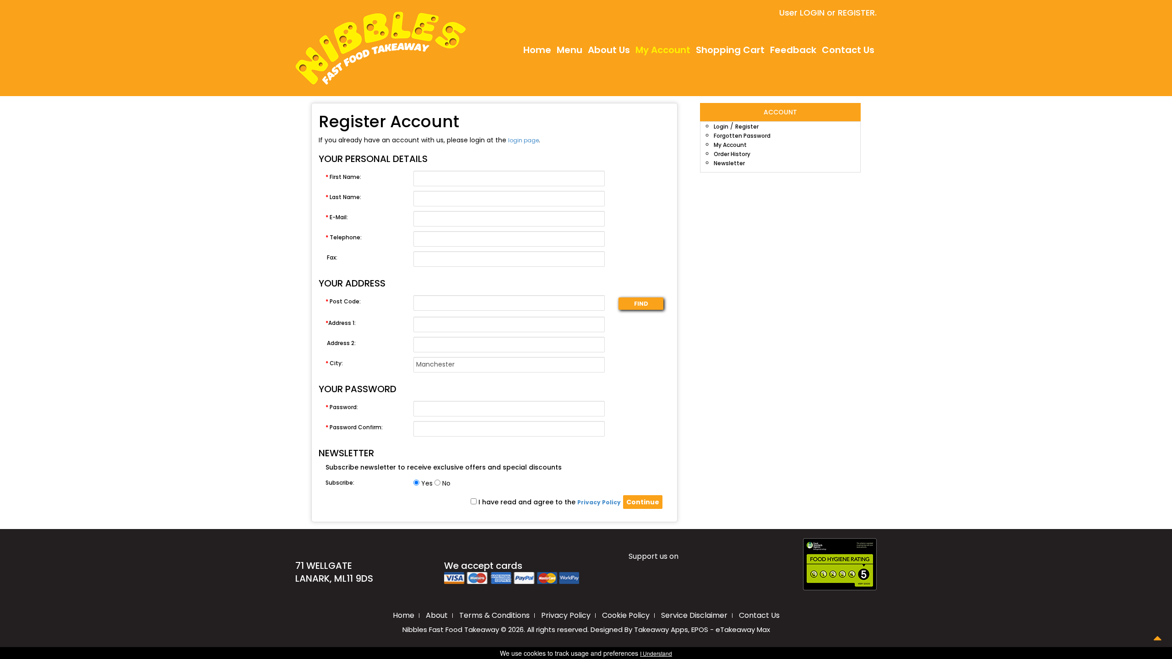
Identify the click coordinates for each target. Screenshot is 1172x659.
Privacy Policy (566, 615)
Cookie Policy (626, 615)
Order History (732, 154)
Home (537, 49)
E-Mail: (337, 217)
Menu (569, 49)
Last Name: (343, 197)
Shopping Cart (730, 49)
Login (721, 126)
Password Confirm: (354, 427)
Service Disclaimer (694, 615)
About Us (609, 49)
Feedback (793, 49)
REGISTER (856, 12)
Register (747, 126)
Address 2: (341, 343)
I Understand (656, 653)
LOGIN (812, 12)
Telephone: (344, 237)
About (437, 615)
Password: (342, 407)
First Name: (343, 177)
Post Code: (343, 301)
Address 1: (341, 323)
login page (523, 140)
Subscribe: (340, 482)
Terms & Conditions (494, 615)
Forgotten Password (742, 136)
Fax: (332, 257)
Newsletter (729, 163)
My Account (662, 49)
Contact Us (848, 49)
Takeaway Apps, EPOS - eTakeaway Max (702, 629)
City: (334, 363)
